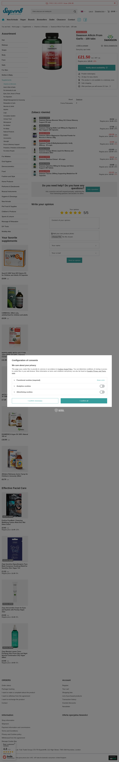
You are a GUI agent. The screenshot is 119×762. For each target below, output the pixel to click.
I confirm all (84, 401)
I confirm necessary (35, 401)
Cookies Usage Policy (65, 369)
